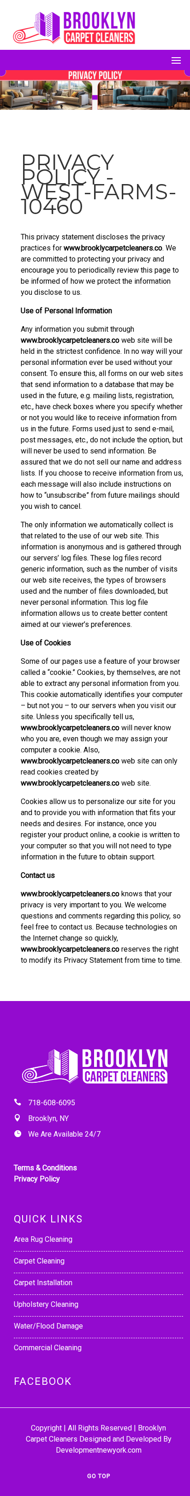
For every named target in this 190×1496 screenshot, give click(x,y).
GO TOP (98, 1475)
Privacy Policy (37, 1178)
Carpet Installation (43, 1282)
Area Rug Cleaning (43, 1239)
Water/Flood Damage (48, 1326)
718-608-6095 (51, 1102)
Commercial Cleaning (48, 1347)
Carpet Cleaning (39, 1261)
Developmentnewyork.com (99, 1450)
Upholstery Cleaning (46, 1304)
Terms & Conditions (45, 1167)
